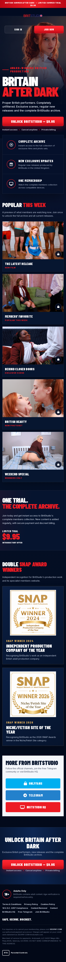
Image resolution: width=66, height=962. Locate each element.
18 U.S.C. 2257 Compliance (15, 908)
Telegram (36, 795)
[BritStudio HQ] (33, 15)
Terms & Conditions (11, 904)
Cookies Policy (48, 904)
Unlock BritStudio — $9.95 (33, 121)
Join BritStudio (42, 912)
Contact (54, 908)
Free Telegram (25, 912)
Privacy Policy (31, 904)
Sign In (18, 29)
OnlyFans (35, 783)
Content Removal (39, 908)
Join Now (49, 29)
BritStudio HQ (36, 807)
